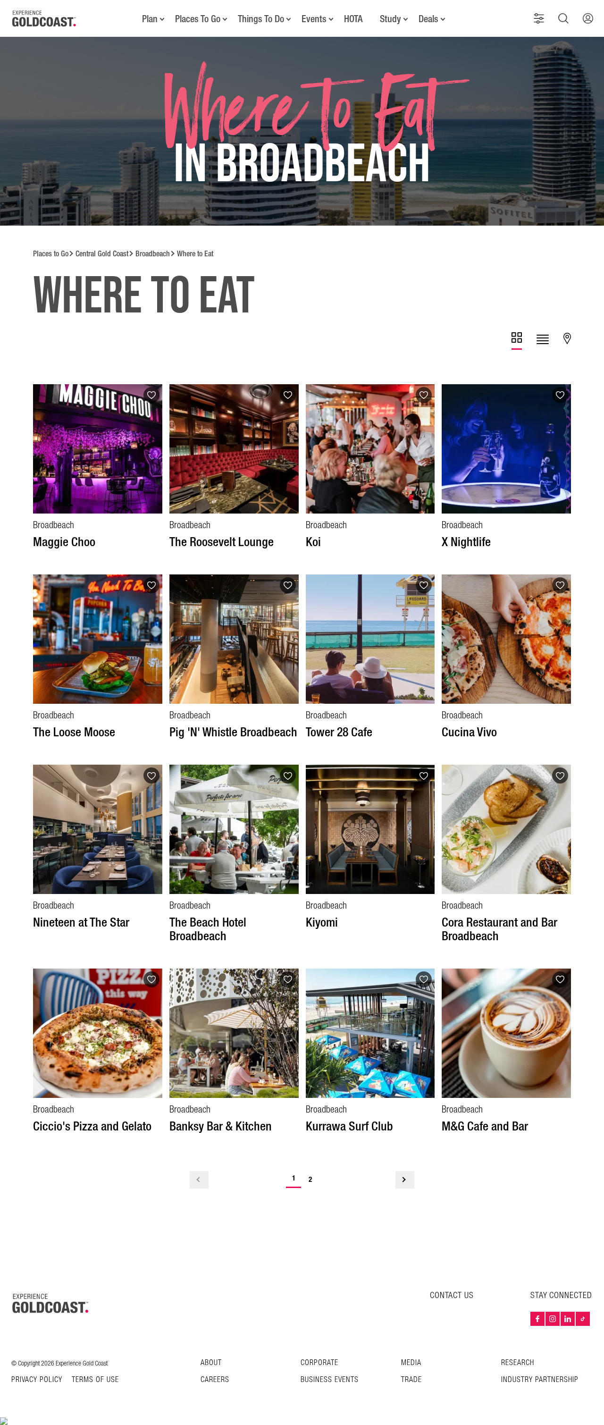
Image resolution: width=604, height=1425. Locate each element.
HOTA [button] (353, 19)
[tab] (517, 341)
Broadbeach (152, 253)
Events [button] (314, 19)
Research (517, 1363)
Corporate (319, 1363)
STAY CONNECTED (561, 1295)
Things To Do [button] (261, 19)
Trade (411, 1380)
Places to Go (50, 253)
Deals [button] (428, 19)
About (211, 1363)
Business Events (330, 1380)
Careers (215, 1380)
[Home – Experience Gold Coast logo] (51, 1303)
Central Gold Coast (102, 253)
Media (411, 1363)
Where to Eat (195, 253)
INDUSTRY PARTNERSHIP (540, 1380)
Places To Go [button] (197, 19)
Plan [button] (150, 19)
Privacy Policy (36, 1380)
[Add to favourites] (151, 395)
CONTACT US (452, 1295)
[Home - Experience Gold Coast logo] (44, 18)
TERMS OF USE (95, 1380)
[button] (539, 18)
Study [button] (390, 19)
